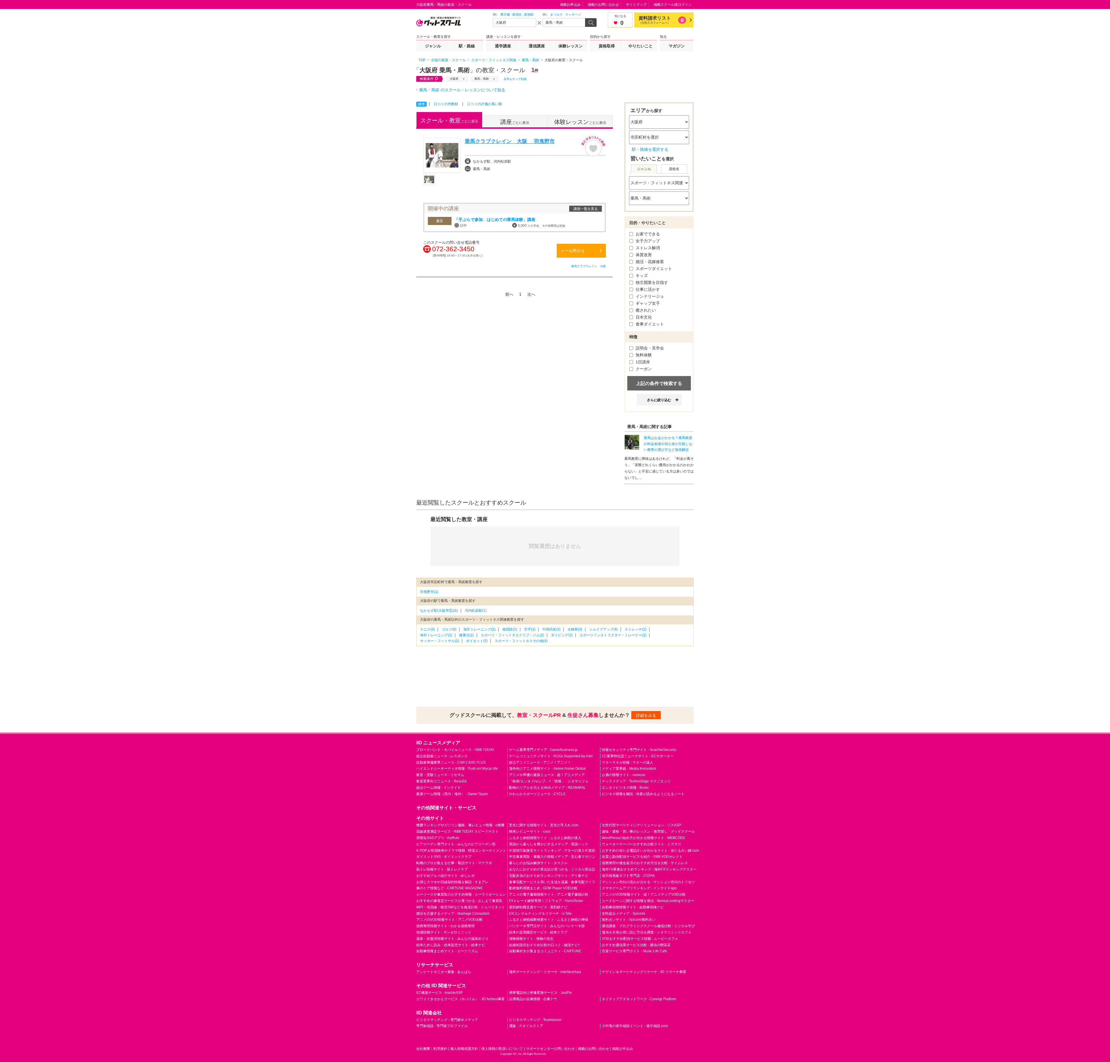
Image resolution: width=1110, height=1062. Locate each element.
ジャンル (433, 46)
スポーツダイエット (653, 268)
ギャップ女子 (647, 303)
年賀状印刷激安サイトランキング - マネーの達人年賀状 (552, 851)
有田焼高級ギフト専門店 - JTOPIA (628, 876)
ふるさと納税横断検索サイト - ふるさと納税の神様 (548, 920)
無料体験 (643, 355)
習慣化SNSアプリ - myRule (437, 838)
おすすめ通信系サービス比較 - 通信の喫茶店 (636, 945)
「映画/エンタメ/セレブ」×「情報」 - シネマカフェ (549, 781)
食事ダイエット (649, 324)
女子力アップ (647, 241)
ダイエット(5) (477, 641)
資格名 (674, 169)
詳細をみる (646, 715)
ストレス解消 (647, 247)
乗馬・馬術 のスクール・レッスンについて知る (462, 90)
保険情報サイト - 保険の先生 (531, 939)
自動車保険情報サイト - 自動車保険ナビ (633, 907)
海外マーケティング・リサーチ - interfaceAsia (545, 972)
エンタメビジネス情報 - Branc (625, 788)
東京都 (505, 14)
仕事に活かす (647, 289)
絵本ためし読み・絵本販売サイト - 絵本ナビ (450, 945)
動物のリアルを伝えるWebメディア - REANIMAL (547, 788)
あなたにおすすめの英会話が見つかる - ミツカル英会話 (552, 869)
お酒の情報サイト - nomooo (623, 775)
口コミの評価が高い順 (484, 104)
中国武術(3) (551, 629)
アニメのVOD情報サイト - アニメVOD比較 (449, 920)
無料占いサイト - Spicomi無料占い (629, 920)
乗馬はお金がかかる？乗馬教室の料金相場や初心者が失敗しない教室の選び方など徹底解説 (668, 444)
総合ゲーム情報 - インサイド (438, 788)
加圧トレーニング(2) (479, 629)
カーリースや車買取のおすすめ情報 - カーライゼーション (461, 894)
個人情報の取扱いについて (502, 1049)
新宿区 (517, 14)
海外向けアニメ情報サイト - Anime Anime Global (547, 769)
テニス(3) (427, 629)
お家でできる (647, 234)
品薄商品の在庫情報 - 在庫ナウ (533, 999)
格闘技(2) (509, 629)
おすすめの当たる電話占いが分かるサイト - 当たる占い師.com (650, 851)
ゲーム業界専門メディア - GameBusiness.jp (543, 750)
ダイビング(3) (562, 635)
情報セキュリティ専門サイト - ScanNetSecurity (639, 750)
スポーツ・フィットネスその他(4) (521, 641)
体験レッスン (570, 46)
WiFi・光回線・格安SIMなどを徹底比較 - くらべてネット (460, 907)
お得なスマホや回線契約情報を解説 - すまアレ (452, 882)
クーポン (643, 369)
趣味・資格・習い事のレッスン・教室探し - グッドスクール (648, 831)
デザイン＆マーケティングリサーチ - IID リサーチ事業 (644, 972)
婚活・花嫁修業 (649, 261)
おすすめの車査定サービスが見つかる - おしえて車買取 (459, 901)
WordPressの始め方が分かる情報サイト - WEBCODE (643, 838)
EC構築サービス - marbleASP (439, 993)
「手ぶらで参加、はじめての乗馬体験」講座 (494, 219)
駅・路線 (467, 46)
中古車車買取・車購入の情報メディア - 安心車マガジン (552, 857)
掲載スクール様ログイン (673, 5)
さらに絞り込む (659, 400)
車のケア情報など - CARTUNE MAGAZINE (449, 888)
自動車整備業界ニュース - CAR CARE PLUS (451, 762)
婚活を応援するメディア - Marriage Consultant (452, 914)
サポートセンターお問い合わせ (550, 1049)
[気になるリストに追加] (593, 146)
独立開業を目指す (651, 282)
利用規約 (440, 1049)
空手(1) (529, 629)
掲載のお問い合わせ (603, 5)
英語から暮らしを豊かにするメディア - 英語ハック (548, 844)
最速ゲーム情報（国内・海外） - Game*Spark (452, 794)
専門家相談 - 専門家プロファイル (442, 1026)
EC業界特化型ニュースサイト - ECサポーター (638, 756)
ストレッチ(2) (635, 629)
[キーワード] (564, 22)
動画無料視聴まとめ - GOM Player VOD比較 (543, 888)
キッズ (641, 275)
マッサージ (573, 14)
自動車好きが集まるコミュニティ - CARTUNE (545, 951)
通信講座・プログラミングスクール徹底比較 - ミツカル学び (648, 926)
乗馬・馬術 (481, 78)
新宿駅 (529, 14)
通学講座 (503, 46)
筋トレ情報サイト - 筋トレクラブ (442, 869)
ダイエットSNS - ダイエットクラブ (443, 857)
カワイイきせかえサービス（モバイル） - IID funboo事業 (460, 999)
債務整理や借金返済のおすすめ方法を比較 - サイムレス (645, 863)
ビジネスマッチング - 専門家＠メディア (447, 1020)
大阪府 (454, 78)
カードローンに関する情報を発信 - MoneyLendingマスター (648, 901)
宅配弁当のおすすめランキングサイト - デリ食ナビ (548, 876)
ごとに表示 (449, 120)
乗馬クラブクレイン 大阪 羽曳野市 (510, 141)
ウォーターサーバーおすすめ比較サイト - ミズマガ (641, 844)
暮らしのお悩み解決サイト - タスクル (538, 863)
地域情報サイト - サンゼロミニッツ (443, 932)
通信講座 (537, 46)
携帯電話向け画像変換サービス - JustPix (540, 993)
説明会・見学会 (649, 348)
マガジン (677, 46)
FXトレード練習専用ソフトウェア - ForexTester (546, 901)
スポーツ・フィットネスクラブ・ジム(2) (512, 635)
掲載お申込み (570, 5)
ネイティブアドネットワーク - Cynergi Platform (639, 999)
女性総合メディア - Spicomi (623, 914)
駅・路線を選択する (650, 149)
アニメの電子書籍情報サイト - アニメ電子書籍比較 (548, 894)
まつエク (556, 14)
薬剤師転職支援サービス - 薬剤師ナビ (538, 907)
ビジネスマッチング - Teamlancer (535, 1020)
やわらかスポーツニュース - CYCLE (537, 794)
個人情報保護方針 (464, 1049)
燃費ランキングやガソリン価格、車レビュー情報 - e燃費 (460, 825)
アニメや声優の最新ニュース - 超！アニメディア (547, 775)
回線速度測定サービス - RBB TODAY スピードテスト (457, 831)
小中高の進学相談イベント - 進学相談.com (635, 1026)
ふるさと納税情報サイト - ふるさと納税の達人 (545, 838)
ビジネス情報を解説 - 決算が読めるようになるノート (643, 794)
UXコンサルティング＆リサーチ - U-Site (540, 914)
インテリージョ (649, 296)
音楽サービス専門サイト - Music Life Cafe (634, 951)
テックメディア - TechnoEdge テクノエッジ (636, 781)
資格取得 (607, 46)
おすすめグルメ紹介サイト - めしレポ (445, 876)
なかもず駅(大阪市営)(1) (439, 611)
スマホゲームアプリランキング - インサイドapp (639, 888)
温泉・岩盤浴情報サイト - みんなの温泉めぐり (452, 939)
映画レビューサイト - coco (530, 831)
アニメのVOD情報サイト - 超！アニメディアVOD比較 (644, 894)
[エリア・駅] (514, 22)
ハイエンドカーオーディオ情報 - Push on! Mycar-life (457, 769)
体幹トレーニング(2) (436, 635)
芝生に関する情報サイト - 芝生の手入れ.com (543, 825)
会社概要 (423, 1049)
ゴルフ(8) (449, 629)
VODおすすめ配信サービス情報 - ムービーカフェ (640, 939)
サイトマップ (636, 5)
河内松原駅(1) (475, 611)
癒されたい (645, 310)
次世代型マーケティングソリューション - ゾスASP (641, 825)
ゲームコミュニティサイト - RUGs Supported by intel (551, 756)
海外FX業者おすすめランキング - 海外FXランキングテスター (649, 869)
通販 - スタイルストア (526, 1026)
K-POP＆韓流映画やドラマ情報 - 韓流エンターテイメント (461, 851)
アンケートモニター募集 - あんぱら (443, 972)
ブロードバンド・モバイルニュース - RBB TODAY (455, 750)
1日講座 (642, 362)
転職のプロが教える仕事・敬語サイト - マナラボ (454, 863)
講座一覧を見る (586, 209)
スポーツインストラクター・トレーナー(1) (613, 635)
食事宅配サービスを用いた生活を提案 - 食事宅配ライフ (552, 882)
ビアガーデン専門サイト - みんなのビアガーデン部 (455, 844)
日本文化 (643, 317)
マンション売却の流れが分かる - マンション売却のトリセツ (648, 882)
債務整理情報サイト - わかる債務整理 (445, 926)
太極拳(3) (574, 629)
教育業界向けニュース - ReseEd (441, 781)
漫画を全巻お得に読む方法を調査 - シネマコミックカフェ (646, 932)
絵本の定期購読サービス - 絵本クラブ (538, 932)
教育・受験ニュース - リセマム (440, 775)
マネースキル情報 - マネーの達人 (627, 762)
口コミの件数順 (446, 104)
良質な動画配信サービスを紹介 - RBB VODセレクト (642, 857)
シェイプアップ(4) (603, 629)
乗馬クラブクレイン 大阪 (588, 266)
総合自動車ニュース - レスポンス (442, 756)
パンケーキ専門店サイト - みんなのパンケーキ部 (547, 926)
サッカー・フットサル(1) (439, 641)
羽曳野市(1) (429, 592)
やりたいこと (640, 46)
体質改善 (643, 254)
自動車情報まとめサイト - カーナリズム (447, 951)
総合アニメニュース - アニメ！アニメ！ (540, 762)
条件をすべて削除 (515, 79)
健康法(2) (466, 635)
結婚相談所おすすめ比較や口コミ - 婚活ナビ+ (544, 945)
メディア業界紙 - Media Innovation (629, 769)
